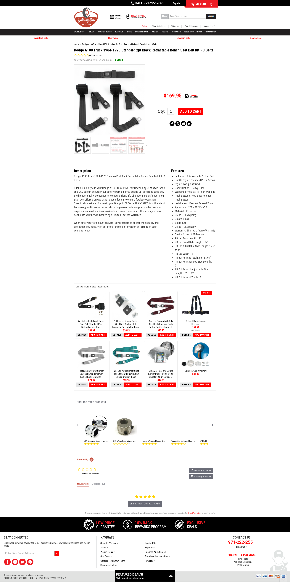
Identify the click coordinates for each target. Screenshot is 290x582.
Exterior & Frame (141, 32)
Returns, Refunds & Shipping (15, 578)
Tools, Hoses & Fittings (193, 32)
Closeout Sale (183, 38)
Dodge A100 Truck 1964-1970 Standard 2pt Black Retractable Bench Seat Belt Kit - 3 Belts (119, 44)
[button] (77, 425)
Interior (155, 32)
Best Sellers (255, 38)
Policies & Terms (36, 578)
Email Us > (241, 546)
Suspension (176, 32)
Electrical (119, 32)
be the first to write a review (145, 504)
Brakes (91, 32)
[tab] (83, 484)
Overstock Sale (41, 38)
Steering (164, 32)
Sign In (176, 3)
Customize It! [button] (209, 26)
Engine (129, 32)
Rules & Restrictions (194, 513)
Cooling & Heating (105, 32)
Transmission (211, 32)
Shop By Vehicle (159, 26)
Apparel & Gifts (79, 32)
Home (76, 44)
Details (82, 334)
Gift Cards (175, 26)
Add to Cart (190, 111)
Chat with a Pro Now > (242, 555)
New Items (113, 38)
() (203, 4)
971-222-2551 (241, 542)
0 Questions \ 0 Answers (88, 473)
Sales (144, 26)
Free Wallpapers (191, 26)
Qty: (162, 111)
